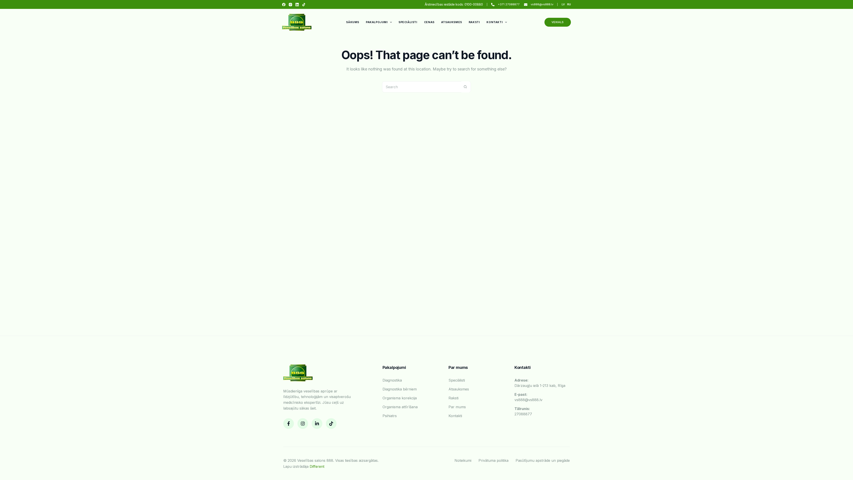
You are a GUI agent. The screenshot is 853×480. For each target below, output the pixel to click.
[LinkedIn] (297, 4)
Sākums (352, 22)
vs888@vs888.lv (542, 4)
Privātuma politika (493, 460)
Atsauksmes (451, 22)
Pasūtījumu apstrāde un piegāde (543, 460)
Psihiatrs (390, 416)
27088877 (523, 411)
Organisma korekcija (400, 398)
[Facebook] (283, 4)
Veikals (558, 22)
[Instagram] (290, 4)
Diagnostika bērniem (400, 389)
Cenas (429, 22)
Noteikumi (462, 460)
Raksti (474, 22)
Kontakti (494, 22)
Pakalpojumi (377, 22)
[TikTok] (303, 4)
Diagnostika (392, 380)
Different (317, 466)
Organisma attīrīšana (400, 407)
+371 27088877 (509, 4)
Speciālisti (408, 22)
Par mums (457, 407)
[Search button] (465, 86)
